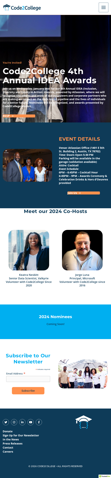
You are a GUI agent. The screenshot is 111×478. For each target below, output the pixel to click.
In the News (11, 439)
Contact (8, 447)
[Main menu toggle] (103, 7)
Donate (8, 431)
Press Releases (12, 443)
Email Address (15, 373)
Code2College (46, 466)
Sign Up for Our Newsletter (21, 435)
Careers (8, 451)
